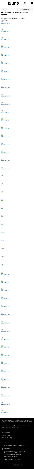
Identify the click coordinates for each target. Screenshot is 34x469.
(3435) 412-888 (8, 459)
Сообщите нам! (6, 435)
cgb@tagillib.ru (18, 459)
